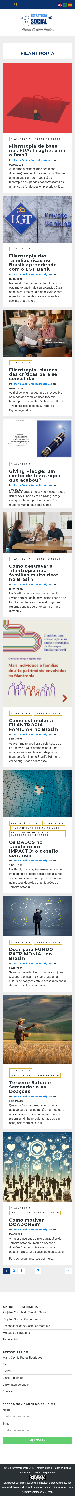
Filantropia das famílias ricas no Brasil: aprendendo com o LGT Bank (33, 262)
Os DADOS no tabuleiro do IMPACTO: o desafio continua (33, 849)
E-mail (7, 1423)
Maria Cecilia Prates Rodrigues (33, 160)
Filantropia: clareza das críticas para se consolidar (33, 374)
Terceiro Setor (48, 139)
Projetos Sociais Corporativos (22, 1319)
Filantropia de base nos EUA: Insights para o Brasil (37, 150)
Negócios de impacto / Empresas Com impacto (30, 834)
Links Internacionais (16, 1384)
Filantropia (21, 139)
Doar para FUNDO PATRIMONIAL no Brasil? (31, 954)
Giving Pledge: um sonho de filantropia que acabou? (34, 476)
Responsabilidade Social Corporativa (26, 1326)
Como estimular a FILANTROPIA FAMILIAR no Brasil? (34, 725)
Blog (6, 1364)
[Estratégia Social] (37, 21)
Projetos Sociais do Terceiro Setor (24, 1312)
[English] (60, 5)
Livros (7, 1371)
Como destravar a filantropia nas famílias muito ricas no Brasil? (34, 572)
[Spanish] (70, 5)
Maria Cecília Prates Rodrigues (22, 1357)
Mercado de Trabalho (16, 1332)
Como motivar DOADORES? (26, 1222)
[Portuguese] (65, 5)
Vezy (52, 1472)
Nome (7, 1410)
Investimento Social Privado (36, 828)
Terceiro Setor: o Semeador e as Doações (30, 1087)
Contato (8, 1391)
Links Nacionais (13, 1378)
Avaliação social (25, 823)
